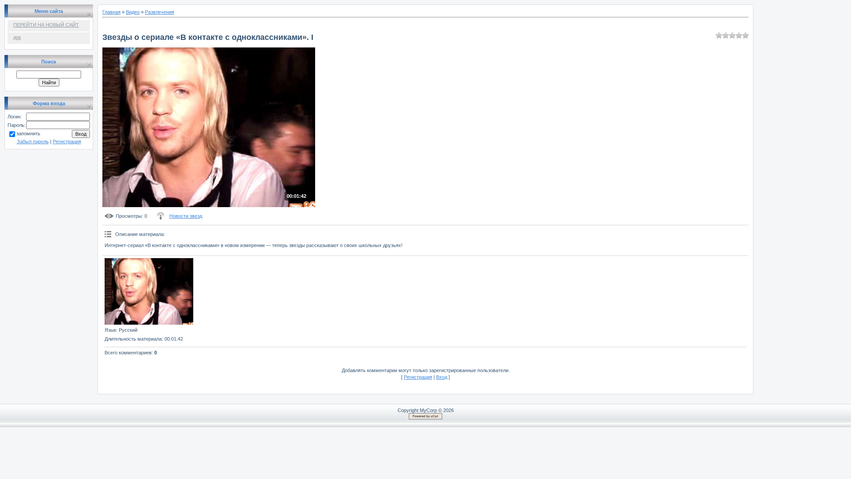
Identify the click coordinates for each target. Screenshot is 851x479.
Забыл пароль (33, 141)
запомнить (28, 133)
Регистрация (67, 141)
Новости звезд (185, 216)
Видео (133, 12)
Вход (441, 377)
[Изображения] (149, 291)
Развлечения (159, 12)
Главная (111, 12)
